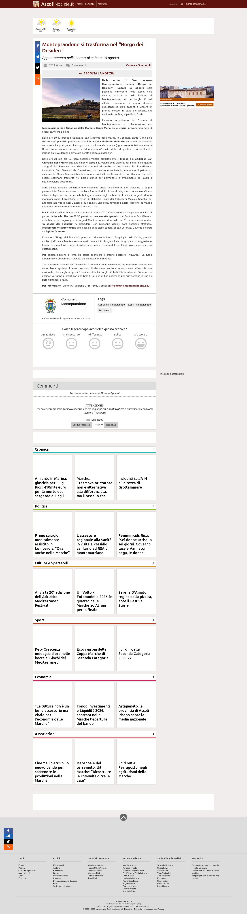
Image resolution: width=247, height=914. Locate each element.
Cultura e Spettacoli (138, 65)
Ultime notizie (59, 865)
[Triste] (71, 343)
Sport (20, 876)
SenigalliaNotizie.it (165, 865)
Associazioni (23, 873)
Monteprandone (144, 305)
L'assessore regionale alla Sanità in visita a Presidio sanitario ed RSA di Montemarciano (94, 544)
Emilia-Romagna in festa (133, 870)
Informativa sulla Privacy (154, 909)
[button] (173, 4)
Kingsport (161, 878)
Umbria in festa (129, 889)
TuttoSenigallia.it (164, 873)
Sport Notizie (163, 881)
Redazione (58, 870)
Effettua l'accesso (81, 425)
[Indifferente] (94, 343)
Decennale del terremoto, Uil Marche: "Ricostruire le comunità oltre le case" (94, 771)
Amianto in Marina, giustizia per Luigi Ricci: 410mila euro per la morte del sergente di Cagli (51, 487)
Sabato (56, 30)
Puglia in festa (129, 883)
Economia (22, 878)
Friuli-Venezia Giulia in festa (135, 873)
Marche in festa (129, 865)
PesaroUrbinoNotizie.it (97, 868)
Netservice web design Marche (205, 865)
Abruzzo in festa (130, 868)
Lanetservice (101, 909)
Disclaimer (128, 909)
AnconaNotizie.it (95, 870)
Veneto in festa (129, 891)
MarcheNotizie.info (96, 865)
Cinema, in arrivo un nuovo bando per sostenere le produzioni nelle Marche (52, 771)
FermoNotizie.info (95, 876)
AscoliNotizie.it (94, 878)
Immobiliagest (163, 886)
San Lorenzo (104, 310)
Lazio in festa (128, 876)
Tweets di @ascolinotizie (172, 374)
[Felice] (118, 343)
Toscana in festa (130, 886)
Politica (21, 868)
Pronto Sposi (163, 883)
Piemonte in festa (130, 881)
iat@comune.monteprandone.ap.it (129, 285)
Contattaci (57, 878)
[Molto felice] (141, 343)
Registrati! (111, 425)
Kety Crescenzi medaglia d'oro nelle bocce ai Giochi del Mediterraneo (52, 655)
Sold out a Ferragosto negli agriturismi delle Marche (132, 769)
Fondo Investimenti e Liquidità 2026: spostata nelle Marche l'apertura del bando (93, 715)
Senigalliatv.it (162, 868)
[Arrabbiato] (48, 343)
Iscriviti (56, 873)
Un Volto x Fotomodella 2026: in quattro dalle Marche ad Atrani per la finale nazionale (94, 603)
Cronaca (22, 865)
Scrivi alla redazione (62, 886)
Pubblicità (138, 909)
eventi (131, 305)
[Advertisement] (187, 60)
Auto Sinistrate (163, 876)
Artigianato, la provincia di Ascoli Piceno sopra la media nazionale (133, 712)
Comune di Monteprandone (111, 305)
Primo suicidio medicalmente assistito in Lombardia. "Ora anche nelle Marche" (52, 544)
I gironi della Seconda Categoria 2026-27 (134, 653)
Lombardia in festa (131, 878)
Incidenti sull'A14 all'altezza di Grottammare (132, 482)
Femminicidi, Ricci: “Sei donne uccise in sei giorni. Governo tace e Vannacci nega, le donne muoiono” (135, 546)
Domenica (71, 30)
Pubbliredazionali (60, 876)
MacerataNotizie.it (96, 873)
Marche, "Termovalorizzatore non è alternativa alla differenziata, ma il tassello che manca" (94, 489)
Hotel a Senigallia (199, 868)
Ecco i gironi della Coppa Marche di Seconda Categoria (92, 653)
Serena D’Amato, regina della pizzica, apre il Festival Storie (135, 598)
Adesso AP (41, 30)
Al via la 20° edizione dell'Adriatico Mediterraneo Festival (52, 598)
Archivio (56, 868)
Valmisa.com (162, 870)
